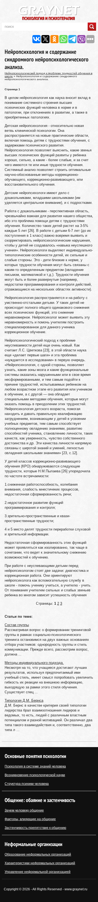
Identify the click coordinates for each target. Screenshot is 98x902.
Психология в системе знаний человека (35, 766)
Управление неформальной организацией (38, 872)
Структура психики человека (27, 784)
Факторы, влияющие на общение (30, 819)
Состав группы (17, 625)
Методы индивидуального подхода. (34, 663)
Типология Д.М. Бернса (24, 700)
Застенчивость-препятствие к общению (35, 828)
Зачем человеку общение (24, 810)
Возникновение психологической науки (35, 775)
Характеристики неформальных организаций (40, 863)
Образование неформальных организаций (38, 854)
